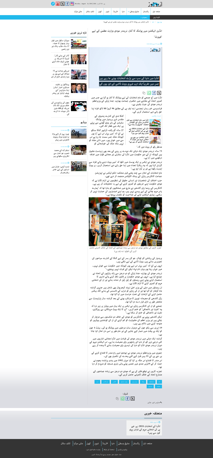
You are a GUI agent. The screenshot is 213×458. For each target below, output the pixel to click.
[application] (125, 67)
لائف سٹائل (90, 11)
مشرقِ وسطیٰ (123, 443)
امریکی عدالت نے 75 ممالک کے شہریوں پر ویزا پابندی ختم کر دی (60, 73)
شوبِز (96, 443)
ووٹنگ (143, 382)
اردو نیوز (150, 386)
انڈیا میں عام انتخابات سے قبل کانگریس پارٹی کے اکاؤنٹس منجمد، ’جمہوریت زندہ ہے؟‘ (138, 122)
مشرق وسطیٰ (134, 11)
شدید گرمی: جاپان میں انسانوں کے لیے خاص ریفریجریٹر (60, 169)
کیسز (97, 382)
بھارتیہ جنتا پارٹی (124, 382)
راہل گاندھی (105, 382)
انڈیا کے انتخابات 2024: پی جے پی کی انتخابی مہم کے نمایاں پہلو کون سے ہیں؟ (139, 131)
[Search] (53, 4)
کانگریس (114, 382)
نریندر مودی (134, 382)
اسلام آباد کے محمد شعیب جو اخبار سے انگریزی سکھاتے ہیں (61, 153)
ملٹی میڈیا (78, 11)
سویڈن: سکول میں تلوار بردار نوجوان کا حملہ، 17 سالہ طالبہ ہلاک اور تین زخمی (60, 45)
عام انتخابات (151, 382)
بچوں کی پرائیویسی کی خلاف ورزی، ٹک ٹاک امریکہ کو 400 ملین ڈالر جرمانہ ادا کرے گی (60, 108)
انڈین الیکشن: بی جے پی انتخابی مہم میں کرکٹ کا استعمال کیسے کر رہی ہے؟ (139, 139)
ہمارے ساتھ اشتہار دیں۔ (93, 449)
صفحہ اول (156, 11)
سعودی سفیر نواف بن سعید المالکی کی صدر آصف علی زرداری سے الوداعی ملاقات (118, 17)
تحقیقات (158, 386)
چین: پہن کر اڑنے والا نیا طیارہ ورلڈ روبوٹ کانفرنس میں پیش (60, 137)
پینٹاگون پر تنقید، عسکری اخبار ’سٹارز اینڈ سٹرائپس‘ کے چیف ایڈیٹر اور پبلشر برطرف (60, 90)
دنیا (123, 11)
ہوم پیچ (159, 22)
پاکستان (146, 11)
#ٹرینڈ (115, 11)
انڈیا (159, 382)
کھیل (100, 11)
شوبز (107, 11)
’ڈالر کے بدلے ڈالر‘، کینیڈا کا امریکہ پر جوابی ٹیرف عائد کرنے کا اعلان (60, 60)
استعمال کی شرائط (109, 449)
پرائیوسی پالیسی (122, 449)
